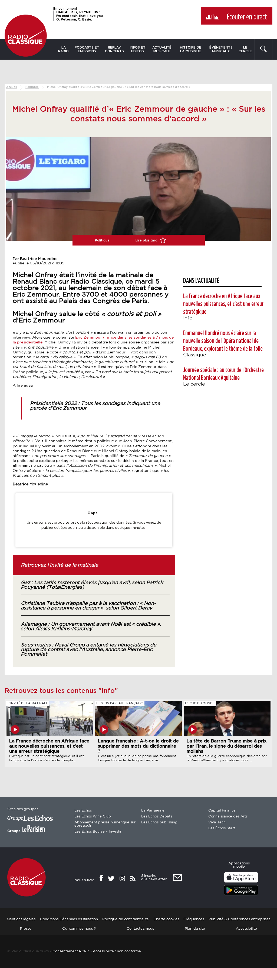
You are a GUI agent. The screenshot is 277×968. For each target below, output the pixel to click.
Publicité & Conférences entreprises (239, 919)
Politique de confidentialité (125, 919)
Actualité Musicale (162, 49)
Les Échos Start (221, 828)
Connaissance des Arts (228, 816)
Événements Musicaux (221, 49)
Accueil (11, 87)
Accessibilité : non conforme (117, 951)
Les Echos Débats (156, 816)
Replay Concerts (114, 49)
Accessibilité (246, 928)
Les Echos (83, 810)
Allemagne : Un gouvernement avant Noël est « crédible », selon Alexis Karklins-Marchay (91, 626)
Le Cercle (245, 49)
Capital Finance (222, 810)
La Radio (63, 49)
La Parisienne (152, 810)
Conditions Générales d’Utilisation (69, 919)
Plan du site (195, 928)
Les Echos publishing (159, 822)
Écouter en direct (247, 17)
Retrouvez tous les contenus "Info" (61, 691)
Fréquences (193, 919)
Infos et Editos (138, 49)
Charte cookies (166, 919)
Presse (25, 928)
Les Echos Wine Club (92, 816)
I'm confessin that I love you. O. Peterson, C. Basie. (80, 16)
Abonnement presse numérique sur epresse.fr (105, 824)
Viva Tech (217, 822)
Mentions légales (21, 919)
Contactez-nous (140, 928)
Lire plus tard (147, 240)
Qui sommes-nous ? (79, 928)
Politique (32, 87)
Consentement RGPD (70, 951)
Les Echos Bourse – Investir (97, 831)
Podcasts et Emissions (87, 49)
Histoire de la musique (190, 49)
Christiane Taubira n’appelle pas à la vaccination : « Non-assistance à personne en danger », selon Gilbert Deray (88, 605)
